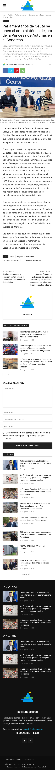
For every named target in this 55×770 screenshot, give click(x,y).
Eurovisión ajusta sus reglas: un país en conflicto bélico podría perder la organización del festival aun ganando (35, 348)
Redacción (13, 64)
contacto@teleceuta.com (33, 729)
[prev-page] (4, 374)
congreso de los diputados (25, 256)
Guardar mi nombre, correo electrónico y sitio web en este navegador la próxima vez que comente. (26, 435)
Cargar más (26, 574)
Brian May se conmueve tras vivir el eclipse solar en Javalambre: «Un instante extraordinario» (34, 334)
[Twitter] (11, 70)
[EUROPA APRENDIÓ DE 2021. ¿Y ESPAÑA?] (10, 550)
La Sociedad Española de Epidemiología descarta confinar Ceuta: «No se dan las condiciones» (35, 491)
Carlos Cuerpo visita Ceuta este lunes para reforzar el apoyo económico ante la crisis (35, 463)
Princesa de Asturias (33, 260)
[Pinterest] (16, 70)
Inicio (4, 15)
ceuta (12, 256)
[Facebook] (5, 70)
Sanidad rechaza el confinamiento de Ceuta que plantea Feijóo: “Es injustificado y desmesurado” (35, 505)
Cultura (5, 21)
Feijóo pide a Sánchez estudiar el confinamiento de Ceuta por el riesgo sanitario (34, 562)
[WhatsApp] (22, 70)
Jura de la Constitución (11, 260)
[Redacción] (4, 64)
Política (10, 15)
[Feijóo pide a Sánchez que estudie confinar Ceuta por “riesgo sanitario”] (10, 522)
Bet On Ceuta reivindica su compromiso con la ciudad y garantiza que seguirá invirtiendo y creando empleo (35, 477)
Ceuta (5, 367)
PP (23, 260)
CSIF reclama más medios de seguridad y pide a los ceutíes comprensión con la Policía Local (35, 534)
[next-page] (8, 374)
